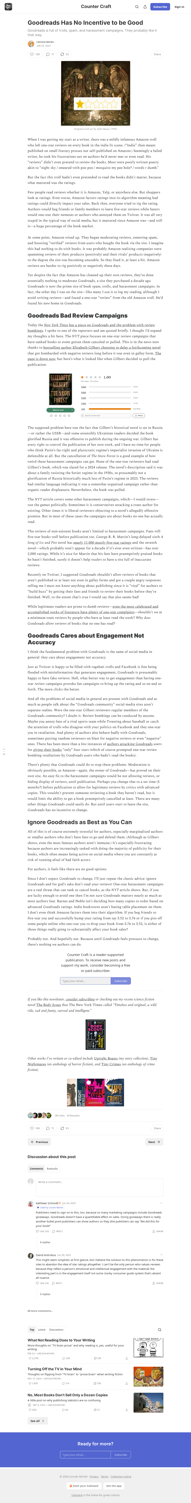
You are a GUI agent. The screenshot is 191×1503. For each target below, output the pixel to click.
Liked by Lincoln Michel (51, 1207)
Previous (42, 1142)
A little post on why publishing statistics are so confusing (64, 1400)
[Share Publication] (145, 6)
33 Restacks (73, 1115)
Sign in (179, 7)
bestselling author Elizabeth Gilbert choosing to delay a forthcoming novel (102, 347)
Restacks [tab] (52, 1168)
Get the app (113, 1486)
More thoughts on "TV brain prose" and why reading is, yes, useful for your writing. (76, 1347)
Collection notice (121, 1476)
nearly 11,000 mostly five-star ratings (102, 542)
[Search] (137, 6)
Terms (104, 1476)
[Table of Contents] (4, 751)
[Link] (22, 315)
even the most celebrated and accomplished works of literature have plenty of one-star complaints (93, 609)
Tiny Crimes (111, 1064)
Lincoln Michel (45, 42)
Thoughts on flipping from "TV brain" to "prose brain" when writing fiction (75, 1374)
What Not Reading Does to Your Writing (61, 1340)
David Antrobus (46, 1255)
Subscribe (160, 7)
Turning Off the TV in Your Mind (55, 1369)
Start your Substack (85, 1486)
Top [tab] (32, 1329)
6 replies (45, 1242)
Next (151, 1142)
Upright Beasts (106, 1058)
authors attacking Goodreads (130, 744)
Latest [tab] (42, 1329)
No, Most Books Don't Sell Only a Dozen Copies (68, 1395)
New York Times (56, 325)
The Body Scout (48, 1005)
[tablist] (44, 1168)
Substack (77, 1495)
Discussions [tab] (56, 1329)
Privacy (94, 1476)
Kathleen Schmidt (47, 1203)
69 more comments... (40, 1311)
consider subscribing (80, 999)
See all (35, 1421)
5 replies (45, 1294)
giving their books (47, 750)
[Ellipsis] (162, 1203)
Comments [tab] (36, 1168)
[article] (95, 1349)
